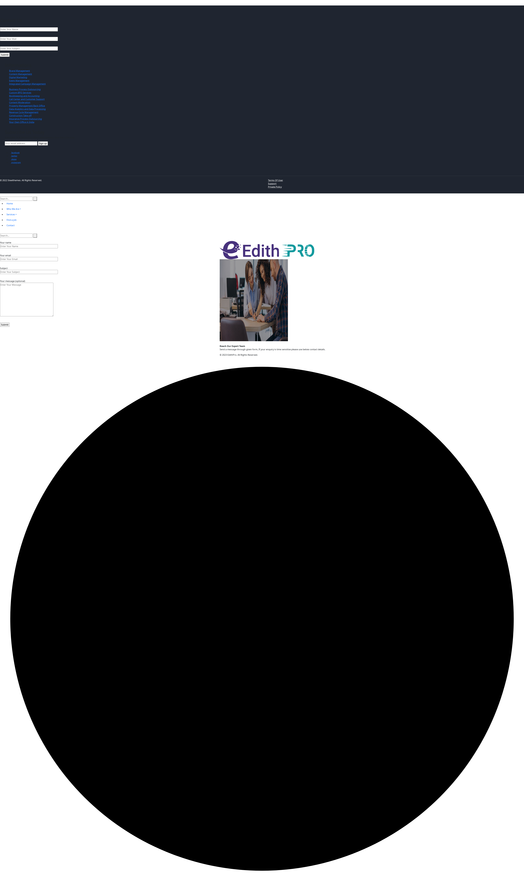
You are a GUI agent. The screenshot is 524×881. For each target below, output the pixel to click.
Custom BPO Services (20, 92)
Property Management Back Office (27, 105)
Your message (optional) (12, 281)
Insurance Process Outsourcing (25, 118)
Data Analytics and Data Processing (27, 109)
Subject (4, 268)
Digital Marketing (18, 77)
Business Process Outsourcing (25, 89)
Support (272, 183)
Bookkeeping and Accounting (24, 95)
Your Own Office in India (21, 122)
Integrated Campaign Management (27, 83)
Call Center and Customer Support (27, 99)
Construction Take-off (20, 115)
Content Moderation (19, 102)
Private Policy (275, 186)
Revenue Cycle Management (23, 112)
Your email (5, 255)
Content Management (20, 74)
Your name (5, 242)
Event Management (19, 80)
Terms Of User (275, 180)
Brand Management (19, 70)
